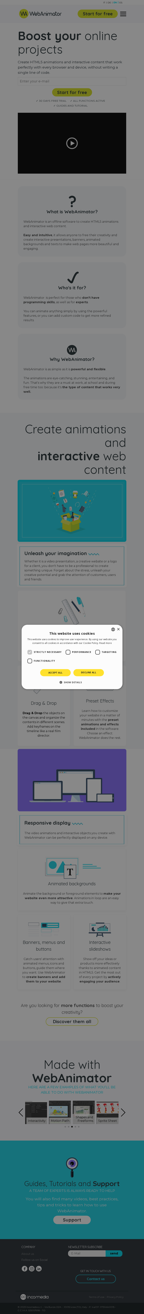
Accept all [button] (55, 672)
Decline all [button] (88, 672)
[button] (72, 682)
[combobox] (113, 629)
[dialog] (72, 657)
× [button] (118, 629)
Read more (105, 643)
